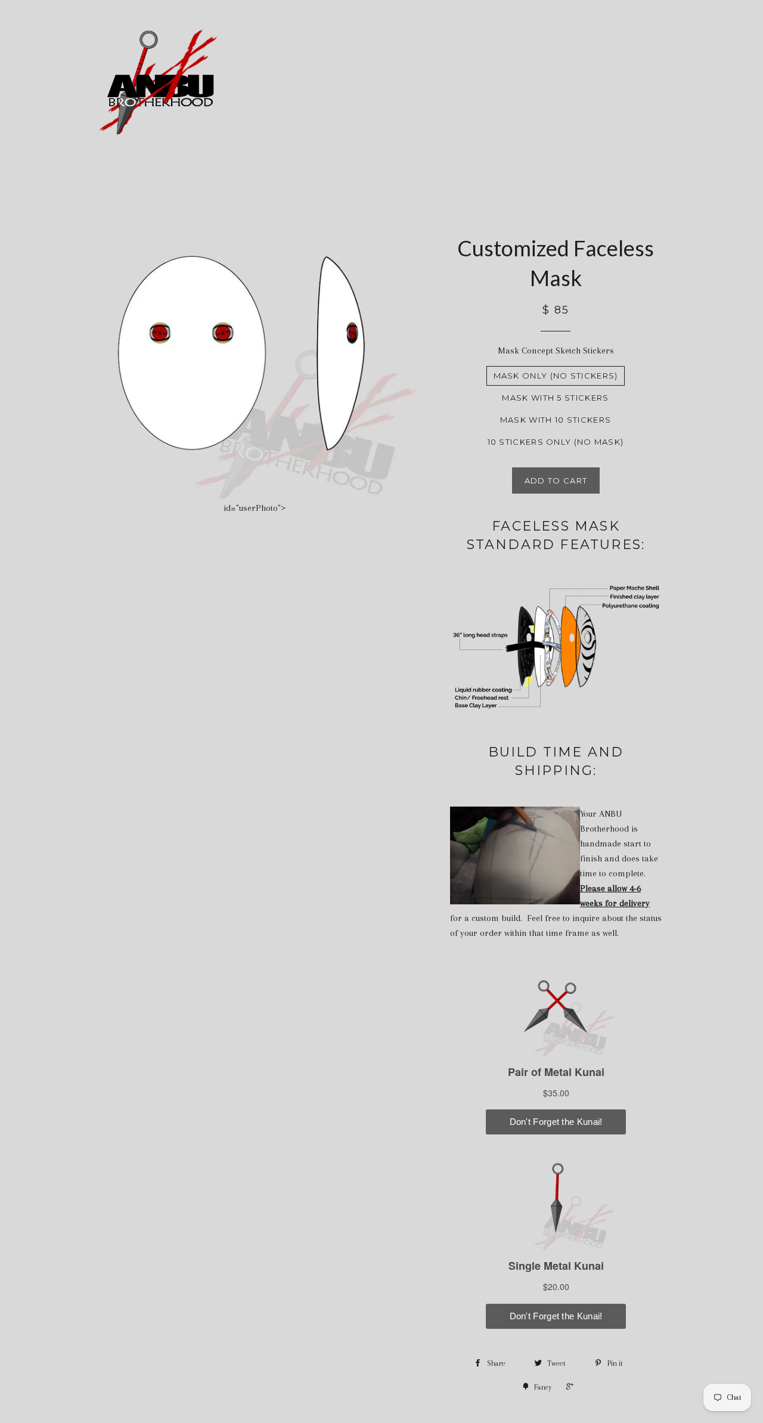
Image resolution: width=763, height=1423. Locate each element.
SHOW (591, 84)
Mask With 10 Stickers (555, 419)
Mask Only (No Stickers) (556, 375)
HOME (405, 84)
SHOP (525, 84)
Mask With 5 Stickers (555, 397)
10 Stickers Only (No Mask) (556, 442)
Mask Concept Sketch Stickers (556, 350)
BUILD (459, 84)
